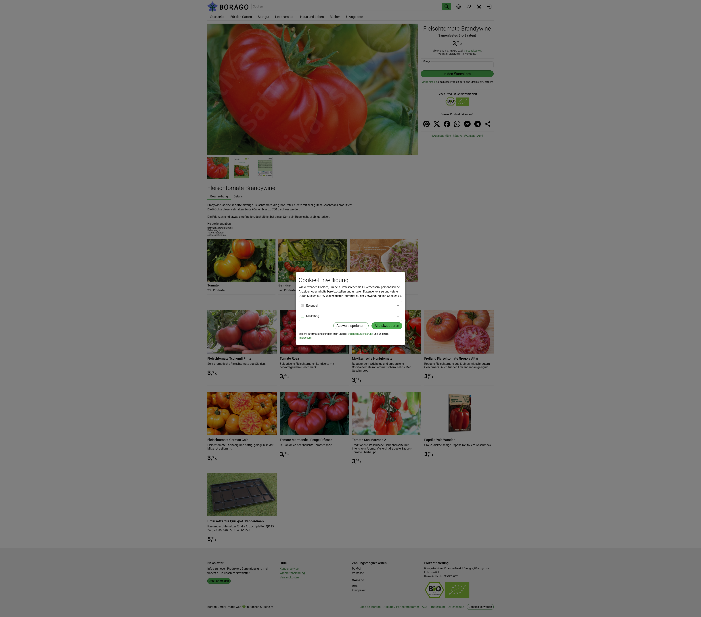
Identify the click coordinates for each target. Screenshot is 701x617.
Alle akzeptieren (387, 326)
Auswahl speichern (350, 326)
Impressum (305, 337)
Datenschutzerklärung (360, 333)
